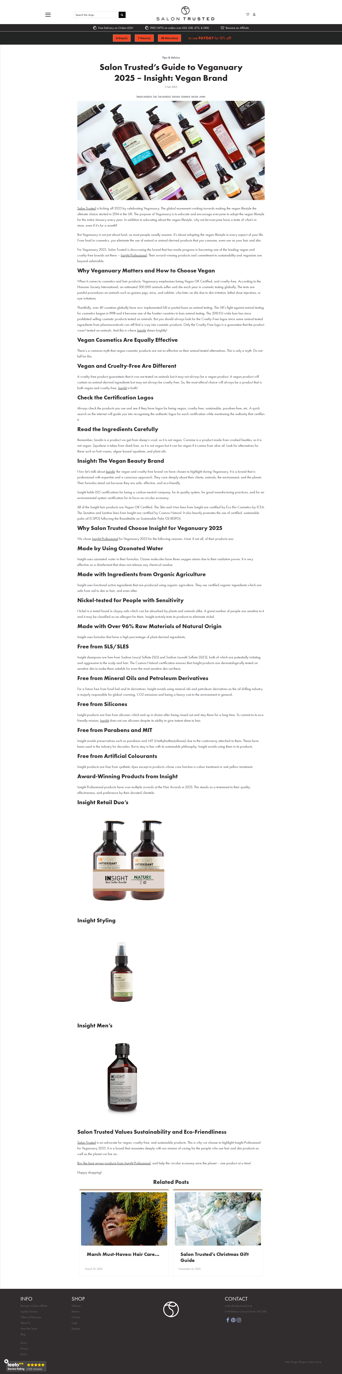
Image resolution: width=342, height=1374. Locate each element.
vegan (202, 96)
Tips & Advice (171, 57)
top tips (194, 96)
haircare (176, 96)
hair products (164, 96)
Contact (76, 1317)
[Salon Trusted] (185, 13)
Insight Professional (134, 255)
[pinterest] (233, 1320)
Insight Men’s (94, 1025)
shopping (185, 96)
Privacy (24, 1348)
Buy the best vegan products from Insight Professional (114, 1163)
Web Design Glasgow (296, 1362)
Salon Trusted (86, 208)
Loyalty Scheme (29, 1311)
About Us (25, 1323)
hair (155, 96)
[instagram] (239, 1320)
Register (76, 1328)
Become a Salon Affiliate (33, 1306)
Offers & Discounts (30, 1317)
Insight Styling (96, 920)
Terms (23, 1343)
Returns (76, 1311)
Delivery (76, 1306)
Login (74, 1323)
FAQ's (23, 1354)
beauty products (144, 96)
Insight (141, 330)
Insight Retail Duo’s (102, 802)
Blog (22, 1334)
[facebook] (227, 1320)
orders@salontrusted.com (238, 1306)
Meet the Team (28, 1328)
